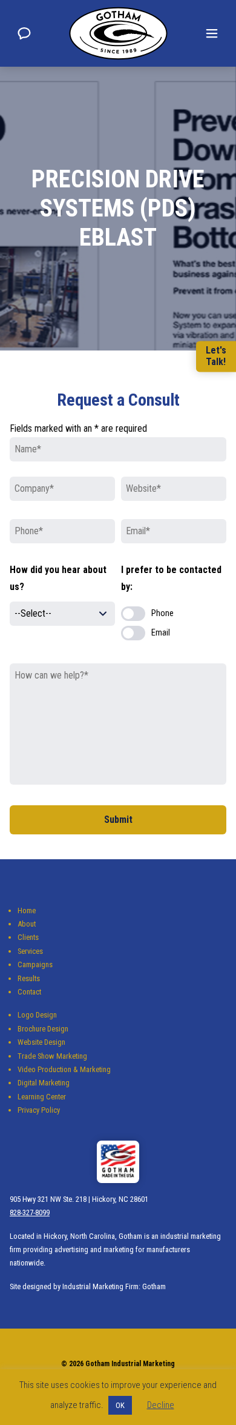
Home (27, 910)
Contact (29, 991)
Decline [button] (160, 1405)
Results (29, 978)
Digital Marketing (44, 1082)
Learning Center (42, 1096)
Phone (162, 613)
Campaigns (35, 964)
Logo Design (37, 1014)
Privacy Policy (39, 1110)
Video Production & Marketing (64, 1069)
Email (160, 633)
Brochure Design (43, 1028)
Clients (28, 937)
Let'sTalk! (216, 355)
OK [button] (120, 1405)
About (27, 923)
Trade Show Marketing (52, 1056)
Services (30, 951)
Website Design (41, 1042)
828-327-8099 (30, 1212)
